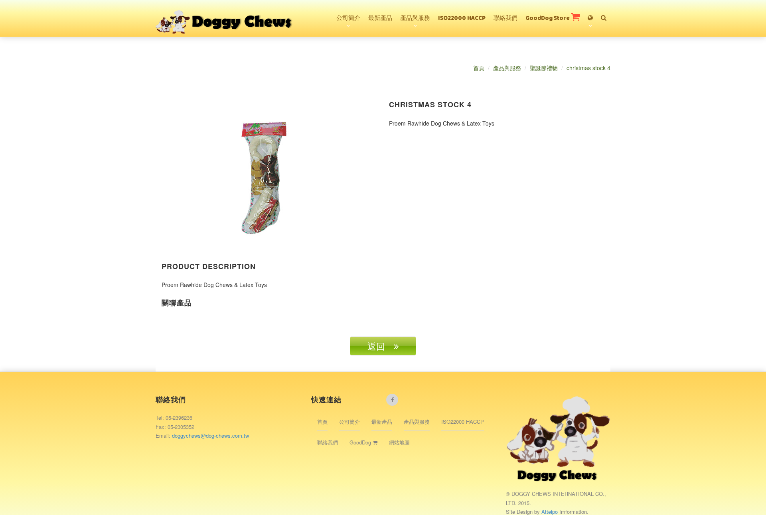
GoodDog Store (548, 19)
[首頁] (225, 10)
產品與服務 (415, 19)
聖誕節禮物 (544, 68)
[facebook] (392, 400)
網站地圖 (399, 442)
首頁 (478, 68)
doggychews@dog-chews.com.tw (210, 435)
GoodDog (361, 442)
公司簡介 (348, 19)
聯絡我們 (505, 19)
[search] (603, 14)
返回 (380, 346)
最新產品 (380, 19)
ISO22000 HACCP (462, 19)
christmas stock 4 (588, 68)
